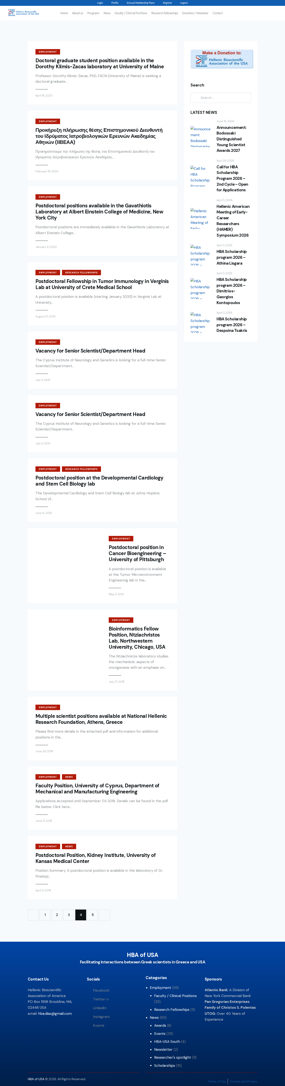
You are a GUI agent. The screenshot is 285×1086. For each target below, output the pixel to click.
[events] (55, 3)
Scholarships (164, 1065)
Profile (114, 3)
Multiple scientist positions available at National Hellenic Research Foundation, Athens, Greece (101, 719)
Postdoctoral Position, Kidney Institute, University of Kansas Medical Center (95, 858)
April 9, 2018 (43, 890)
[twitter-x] (35, 3)
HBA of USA (36, 1079)
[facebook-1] (29, 3)
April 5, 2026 (225, 200)
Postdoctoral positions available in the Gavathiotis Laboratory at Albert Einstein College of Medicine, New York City (99, 212)
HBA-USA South (167, 1041)
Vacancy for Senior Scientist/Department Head (90, 351)
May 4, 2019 (116, 594)
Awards (160, 1025)
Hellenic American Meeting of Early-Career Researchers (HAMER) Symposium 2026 (233, 221)
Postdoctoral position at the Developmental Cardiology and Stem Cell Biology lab (99, 481)
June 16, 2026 (225, 121)
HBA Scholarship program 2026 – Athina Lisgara (232, 257)
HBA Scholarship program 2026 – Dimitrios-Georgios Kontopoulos (232, 291)
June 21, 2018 (43, 821)
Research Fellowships (164, 13)
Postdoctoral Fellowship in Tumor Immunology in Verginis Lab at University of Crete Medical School (102, 284)
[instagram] (49, 3)
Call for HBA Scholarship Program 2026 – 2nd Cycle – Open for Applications (232, 178)
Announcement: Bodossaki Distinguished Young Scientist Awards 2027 (231, 139)
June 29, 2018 (44, 751)
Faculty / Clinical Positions (131, 13)
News (107, 13)
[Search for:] (220, 97)
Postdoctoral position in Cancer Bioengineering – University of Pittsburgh (137, 553)
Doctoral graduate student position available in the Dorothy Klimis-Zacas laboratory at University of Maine (99, 63)
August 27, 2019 (45, 316)
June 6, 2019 (43, 513)
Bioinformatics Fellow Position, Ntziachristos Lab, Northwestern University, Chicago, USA (137, 638)
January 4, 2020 (46, 247)
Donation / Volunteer (195, 13)
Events (159, 1033)
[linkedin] (42, 3)
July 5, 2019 (42, 380)
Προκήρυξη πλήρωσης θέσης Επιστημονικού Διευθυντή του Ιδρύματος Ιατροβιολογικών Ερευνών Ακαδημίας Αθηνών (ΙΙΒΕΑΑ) (99, 136)
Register (167, 3)
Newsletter (163, 1049)
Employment (48, 51)
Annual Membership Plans (141, 3)
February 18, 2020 (46, 171)
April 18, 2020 (44, 95)
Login (100, 3)
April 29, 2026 (225, 160)
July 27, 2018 (116, 682)
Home (64, 13)
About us (77, 13)
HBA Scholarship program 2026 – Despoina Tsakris (232, 324)
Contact (218, 13)
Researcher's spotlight (172, 1057)
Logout (184, 3)
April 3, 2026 (224, 245)
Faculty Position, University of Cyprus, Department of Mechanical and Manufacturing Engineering (97, 789)
